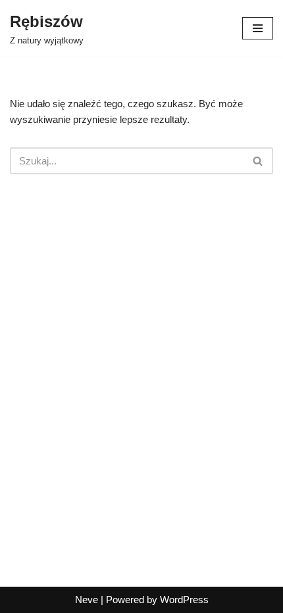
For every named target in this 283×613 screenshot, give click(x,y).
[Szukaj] (258, 160)
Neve (86, 599)
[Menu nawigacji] (257, 28)
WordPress (184, 599)
